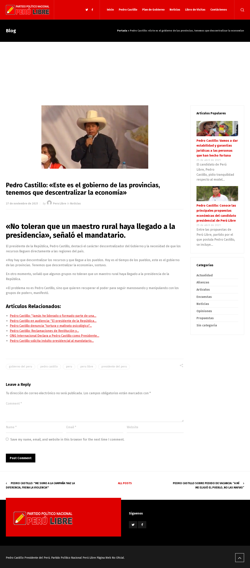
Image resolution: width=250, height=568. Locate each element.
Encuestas (204, 297)
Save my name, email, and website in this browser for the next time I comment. (67, 439)
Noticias (75, 203)
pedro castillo (49, 366)
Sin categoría (206, 325)
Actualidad (204, 275)
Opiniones (204, 311)
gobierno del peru (20, 366)
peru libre (86, 366)
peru (69, 366)
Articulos (203, 289)
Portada (122, 30)
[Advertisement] (125, 71)
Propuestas (205, 318)
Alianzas (202, 282)
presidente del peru (114, 366)
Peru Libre (59, 203)
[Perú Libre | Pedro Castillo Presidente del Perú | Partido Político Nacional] (27, 10)
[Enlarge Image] (94, 137)
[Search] (241, 10)
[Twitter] (87, 10)
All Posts (125, 483)
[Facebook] (92, 10)
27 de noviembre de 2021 (22, 203)
